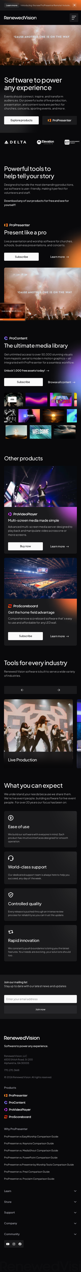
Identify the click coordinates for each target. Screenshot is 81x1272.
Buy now (25, 546)
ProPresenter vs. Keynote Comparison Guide (29, 1143)
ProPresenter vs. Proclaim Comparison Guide (29, 1178)
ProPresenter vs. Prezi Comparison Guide (27, 1171)
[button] (73, 17)
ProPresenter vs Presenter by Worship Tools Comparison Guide (39, 1164)
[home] (20, 17)
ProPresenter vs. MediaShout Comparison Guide (31, 1150)
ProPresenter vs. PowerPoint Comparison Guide (30, 1157)
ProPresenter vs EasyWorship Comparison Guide (31, 1136)
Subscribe (21, 256)
